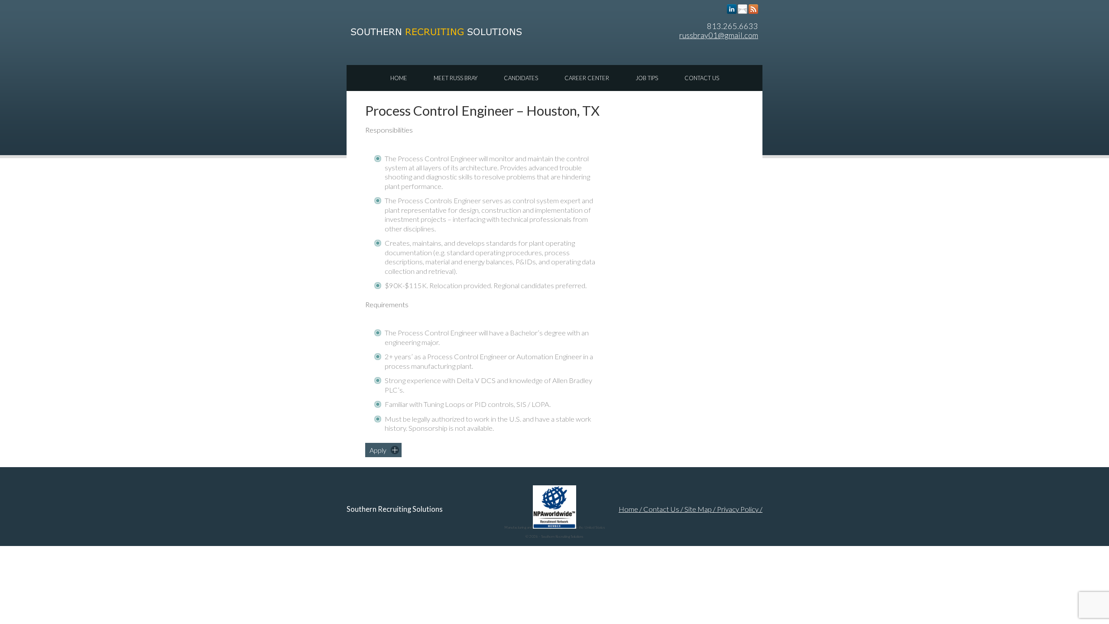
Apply (378, 450)
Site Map (698, 509)
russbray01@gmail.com (718, 35)
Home (398, 78)
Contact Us (701, 78)
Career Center (586, 78)
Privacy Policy (738, 509)
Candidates (521, 78)
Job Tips (647, 78)
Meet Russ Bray (455, 78)
